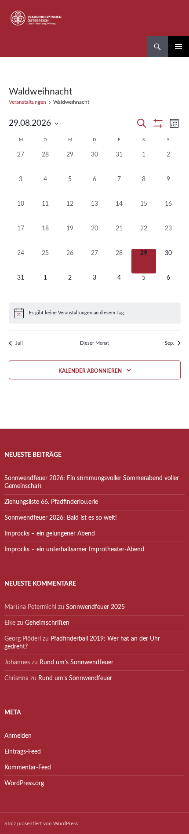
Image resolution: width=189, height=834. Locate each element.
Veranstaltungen (27, 102)
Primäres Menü (178, 46)
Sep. (169, 343)
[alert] (95, 313)
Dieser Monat (94, 343)
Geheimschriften (47, 623)
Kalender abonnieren (90, 371)
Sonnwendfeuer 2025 (95, 607)
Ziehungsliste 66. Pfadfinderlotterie (51, 502)
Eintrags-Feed (22, 752)
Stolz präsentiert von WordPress (41, 823)
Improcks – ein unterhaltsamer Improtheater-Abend (74, 549)
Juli (19, 343)
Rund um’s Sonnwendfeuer (76, 662)
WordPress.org (24, 783)
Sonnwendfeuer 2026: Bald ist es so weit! (60, 518)
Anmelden (18, 736)
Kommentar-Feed (27, 768)
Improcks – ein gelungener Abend (49, 534)
